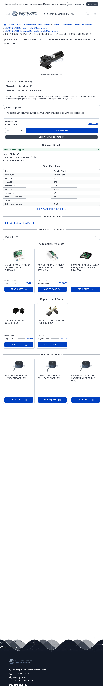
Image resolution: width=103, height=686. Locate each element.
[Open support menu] (8, 14)
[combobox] (58, 14)
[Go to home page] (5, 24)
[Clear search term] (72, 14)
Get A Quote (84, 289)
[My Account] (95, 14)
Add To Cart (62, 130)
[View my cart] (88, 14)
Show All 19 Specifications (50, 209)
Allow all (92, 4)
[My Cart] (88, 14)
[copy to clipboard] (31, 81)
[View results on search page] (44, 14)
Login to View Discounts (50, 137)
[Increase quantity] (21, 130)
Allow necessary (76, 4)
